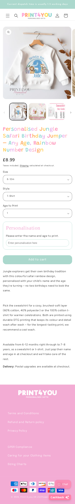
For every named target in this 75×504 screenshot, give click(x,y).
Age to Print (10, 206)
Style (6, 189)
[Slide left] (4, 112)
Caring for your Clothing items (29, 455)
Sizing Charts (17, 464)
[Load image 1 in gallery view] (18, 111)
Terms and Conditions (23, 413)
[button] (7, 15)
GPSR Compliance (20, 447)
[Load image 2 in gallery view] (37, 111)
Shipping (24, 166)
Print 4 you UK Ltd (30, 497)
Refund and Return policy (26, 422)
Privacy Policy (17, 430)
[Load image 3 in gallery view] (56, 111)
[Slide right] (71, 112)
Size (5, 172)
